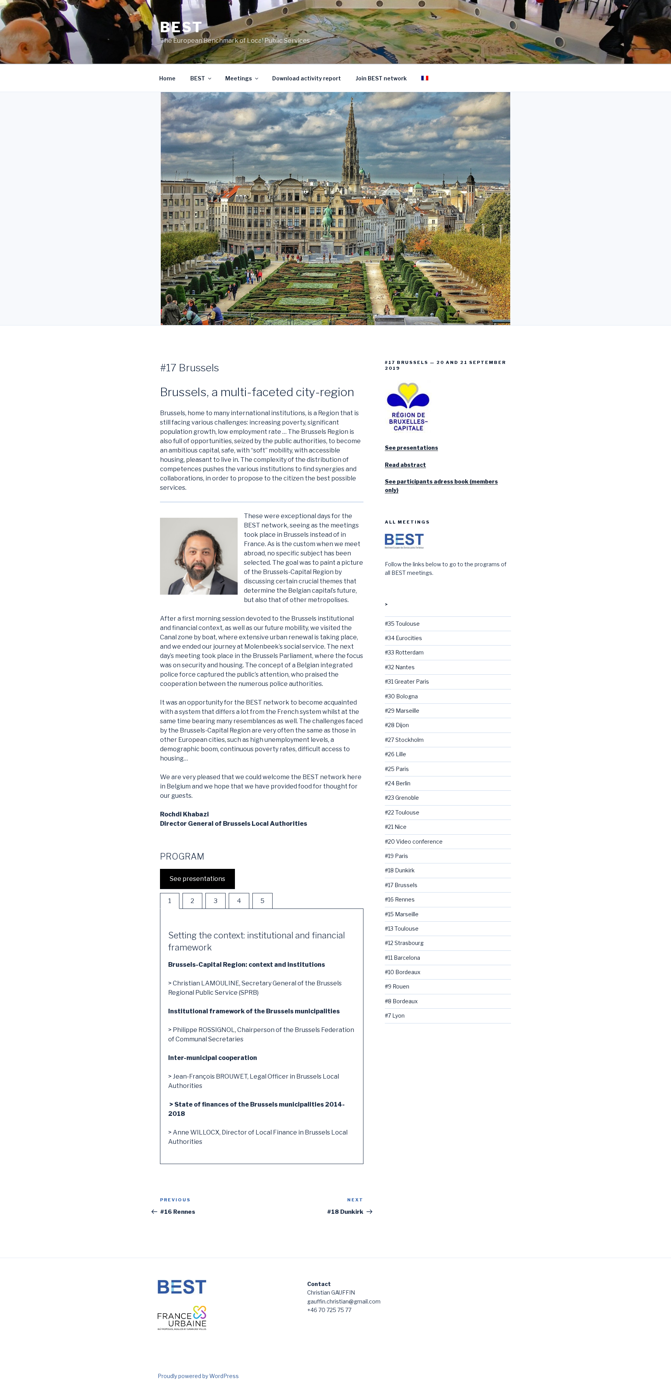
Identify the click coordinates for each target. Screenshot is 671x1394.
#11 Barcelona (402, 957)
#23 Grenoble (402, 797)
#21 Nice (396, 826)
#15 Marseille (402, 914)
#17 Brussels (401, 885)
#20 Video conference (414, 841)
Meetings (238, 78)
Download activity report (306, 78)
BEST (181, 27)
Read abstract (405, 464)
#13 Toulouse (402, 928)
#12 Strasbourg (404, 943)
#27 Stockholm (404, 739)
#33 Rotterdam (404, 652)
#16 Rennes (400, 899)
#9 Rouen (397, 986)
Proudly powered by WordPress (198, 1376)
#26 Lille (395, 754)
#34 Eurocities (403, 638)
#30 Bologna (401, 696)
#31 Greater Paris (407, 681)
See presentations (197, 878)
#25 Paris (397, 769)
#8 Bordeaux (401, 1001)
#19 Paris (396, 856)
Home (167, 78)
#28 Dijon (397, 725)
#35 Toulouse (402, 623)
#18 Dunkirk (400, 870)
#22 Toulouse (402, 812)
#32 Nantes (400, 667)
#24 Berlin (397, 783)
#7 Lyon (395, 1015)
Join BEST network (381, 78)
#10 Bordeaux (403, 972)
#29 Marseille (402, 710)
